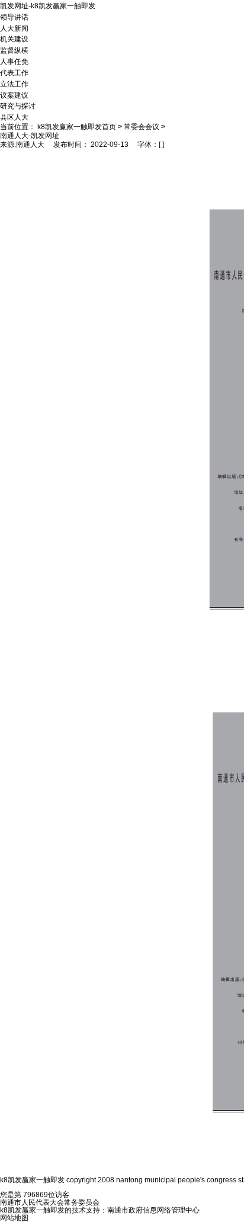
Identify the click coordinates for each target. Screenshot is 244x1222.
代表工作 (14, 73)
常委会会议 (141, 127)
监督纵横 (14, 50)
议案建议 (14, 95)
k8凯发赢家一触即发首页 (76, 127)
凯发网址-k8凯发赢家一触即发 (47, 6)
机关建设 (14, 39)
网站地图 (14, 1218)
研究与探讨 (18, 106)
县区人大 (14, 117)
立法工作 (14, 84)
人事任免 (14, 61)
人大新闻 (14, 28)
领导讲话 (14, 17)
